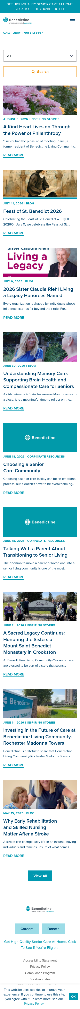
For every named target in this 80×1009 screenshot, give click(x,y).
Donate (53, 928)
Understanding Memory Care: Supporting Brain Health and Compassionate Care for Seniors (38, 380)
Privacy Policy (40, 966)
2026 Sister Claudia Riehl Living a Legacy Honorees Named (38, 292)
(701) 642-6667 (33, 33)
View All (40, 875)
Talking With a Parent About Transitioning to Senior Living (35, 552)
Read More (13, 155)
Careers (27, 928)
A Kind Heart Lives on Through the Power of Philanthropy (37, 130)
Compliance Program (40, 973)
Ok (73, 996)
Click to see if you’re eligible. (40, 9)
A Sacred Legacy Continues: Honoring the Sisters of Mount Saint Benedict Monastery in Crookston (34, 642)
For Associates (40, 979)
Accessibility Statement (40, 960)
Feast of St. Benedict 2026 (32, 211)
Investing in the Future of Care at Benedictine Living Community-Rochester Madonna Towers (39, 736)
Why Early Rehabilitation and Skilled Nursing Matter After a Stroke (30, 827)
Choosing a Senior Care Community (23, 467)
